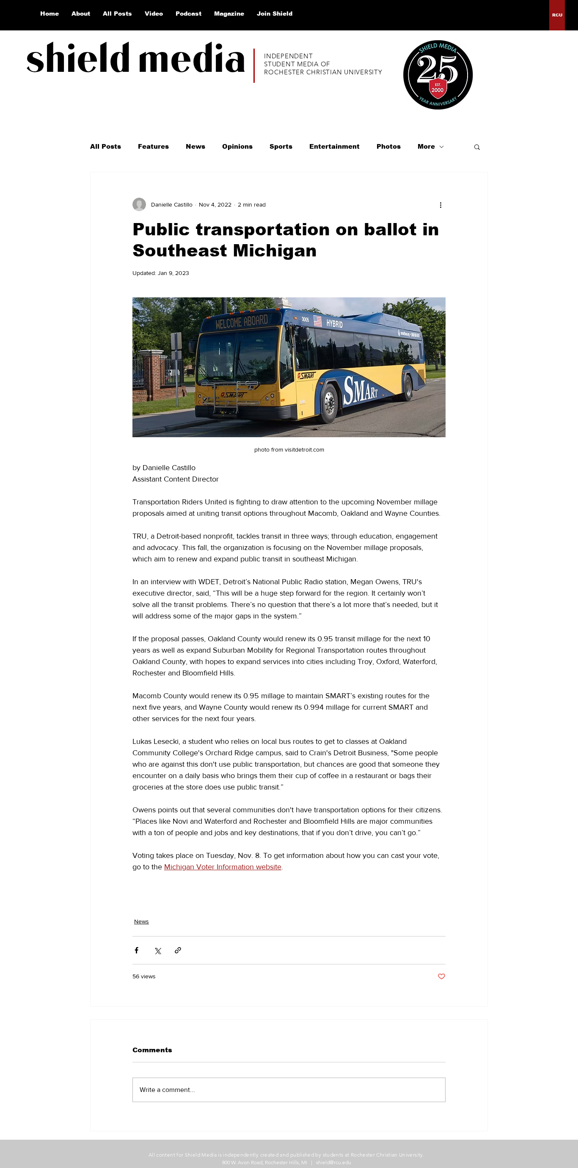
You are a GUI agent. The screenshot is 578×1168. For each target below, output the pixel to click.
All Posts (105, 146)
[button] (477, 146)
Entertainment (334, 146)
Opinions (237, 146)
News (195, 146)
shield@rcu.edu (333, 1162)
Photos (389, 146)
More (426, 146)
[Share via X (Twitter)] (157, 950)
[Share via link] (178, 950)
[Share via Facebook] (136, 950)
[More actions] (440, 204)
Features (153, 146)
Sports (281, 146)
